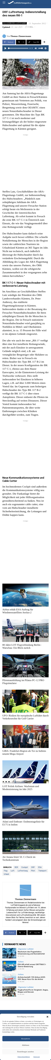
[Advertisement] (25, 161)
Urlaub (6, 874)
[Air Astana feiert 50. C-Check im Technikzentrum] (25, 842)
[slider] (18, 48)
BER (16, 867)
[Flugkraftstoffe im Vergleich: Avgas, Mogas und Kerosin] (9, 991)
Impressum (36, 1057)
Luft (12, 871)
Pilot (33, 871)
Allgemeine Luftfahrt (14, 23)
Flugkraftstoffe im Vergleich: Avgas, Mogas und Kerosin (33, 991)
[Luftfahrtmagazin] (18, 2)
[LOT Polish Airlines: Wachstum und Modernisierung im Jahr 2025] (25, 771)
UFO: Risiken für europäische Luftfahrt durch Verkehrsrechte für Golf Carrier (25, 717)
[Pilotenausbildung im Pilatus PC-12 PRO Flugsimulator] (25, 665)
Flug (5, 871)
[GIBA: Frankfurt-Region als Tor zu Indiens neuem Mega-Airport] (25, 736)
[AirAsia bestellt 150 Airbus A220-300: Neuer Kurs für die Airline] (9, 979)
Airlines (21, 962)
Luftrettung (23, 871)
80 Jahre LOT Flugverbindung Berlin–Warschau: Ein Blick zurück (22, 646)
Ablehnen (25, 1045)
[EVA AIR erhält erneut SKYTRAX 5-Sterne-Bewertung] (9, 966)
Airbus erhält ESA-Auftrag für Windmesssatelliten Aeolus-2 (17, 611)
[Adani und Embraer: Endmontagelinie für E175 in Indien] (25, 807)
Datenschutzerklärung (24, 1057)
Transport (42, 871)
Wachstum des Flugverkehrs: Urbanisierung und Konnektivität (31, 953)
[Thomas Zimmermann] (4, 36)
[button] (47, 1017)
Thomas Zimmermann (20, 36)
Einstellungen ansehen (25, 1052)
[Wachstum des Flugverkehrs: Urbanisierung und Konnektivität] (9, 953)
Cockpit (24, 867)
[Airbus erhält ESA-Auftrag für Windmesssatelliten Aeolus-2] (25, 595)
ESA (40, 867)
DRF (33, 867)
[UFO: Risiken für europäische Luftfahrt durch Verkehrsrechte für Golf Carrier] (25, 701)
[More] (44, 42)
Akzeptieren (25, 1039)
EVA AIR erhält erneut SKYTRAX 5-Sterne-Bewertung (32, 965)
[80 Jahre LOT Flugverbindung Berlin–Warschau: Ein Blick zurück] (25, 630)
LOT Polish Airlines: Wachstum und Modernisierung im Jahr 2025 (20, 788)
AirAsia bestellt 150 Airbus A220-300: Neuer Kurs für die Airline (32, 978)
